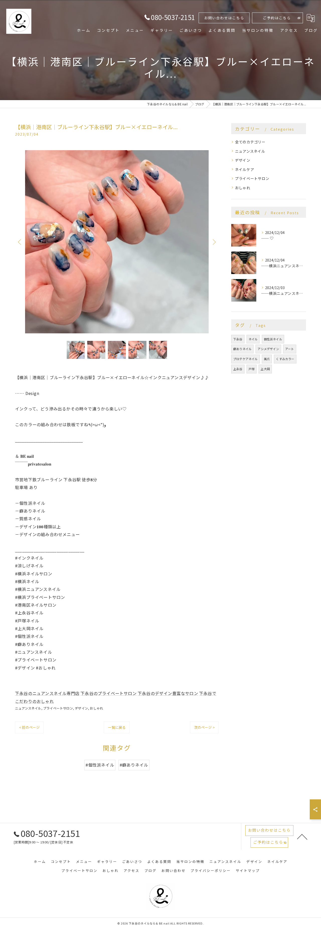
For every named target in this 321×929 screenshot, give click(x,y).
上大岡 (265, 369)
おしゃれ (96, 708)
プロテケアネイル (245, 359)
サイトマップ (248, 870)
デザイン (81, 708)
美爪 (267, 359)
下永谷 (238, 339)
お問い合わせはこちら (224, 17)
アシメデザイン (268, 349)
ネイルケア (244, 169)
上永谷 (238, 369)
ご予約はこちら (277, 17)
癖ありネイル (242, 349)
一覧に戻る (117, 727)
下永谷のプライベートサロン (109, 693)
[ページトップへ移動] (302, 836)
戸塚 (252, 369)
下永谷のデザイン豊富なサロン (168, 693)
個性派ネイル (273, 339)
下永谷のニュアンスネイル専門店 (47, 693)
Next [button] (214, 242)
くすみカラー (285, 359)
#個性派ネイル (100, 765)
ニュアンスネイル (28, 708)
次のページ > (204, 727)
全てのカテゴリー (250, 141)
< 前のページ (29, 727)
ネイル (253, 339)
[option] (117, 241)
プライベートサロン (58, 708)
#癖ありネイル (134, 765)
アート (289, 349)
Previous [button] (20, 242)
